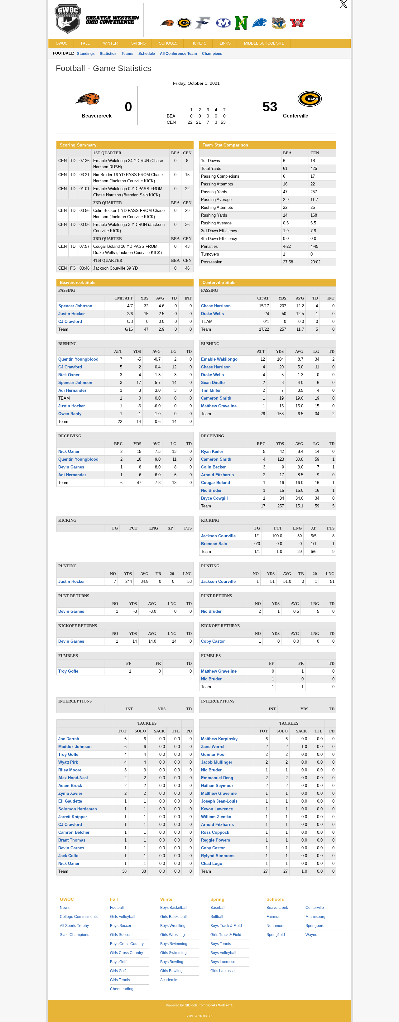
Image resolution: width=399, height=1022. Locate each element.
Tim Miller (211, 390)
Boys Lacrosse (222, 962)
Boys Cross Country (127, 944)
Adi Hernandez (72, 390)
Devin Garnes (71, 467)
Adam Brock (70, 786)
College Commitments (79, 916)
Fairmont (274, 916)
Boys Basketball (173, 907)
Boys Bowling (171, 962)
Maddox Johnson (75, 747)
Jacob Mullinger (216, 762)
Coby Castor (213, 641)
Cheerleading (121, 989)
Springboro (314, 926)
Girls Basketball (173, 916)
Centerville (314, 907)
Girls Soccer (120, 935)
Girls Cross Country (126, 953)
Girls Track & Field (225, 935)
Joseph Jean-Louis (219, 801)
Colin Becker (213, 467)
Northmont (275, 926)
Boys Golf (118, 962)
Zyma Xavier (70, 793)
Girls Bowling (171, 971)
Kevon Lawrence (217, 809)
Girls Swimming (173, 953)
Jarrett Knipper (72, 817)
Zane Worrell (213, 747)
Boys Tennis (220, 944)
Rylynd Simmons (217, 856)
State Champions (74, 935)
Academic (168, 980)
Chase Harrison (216, 306)
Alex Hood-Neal (73, 778)
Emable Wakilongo (219, 359)
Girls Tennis (120, 980)
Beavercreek (277, 907)
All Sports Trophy (74, 926)
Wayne (311, 935)
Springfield (276, 935)
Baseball (217, 907)
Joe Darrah (68, 739)
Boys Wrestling (172, 926)
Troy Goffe (68, 671)
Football (117, 907)
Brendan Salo (214, 544)
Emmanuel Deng (217, 778)
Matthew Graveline (219, 406)
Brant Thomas (71, 840)
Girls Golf (118, 971)
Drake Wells (212, 314)
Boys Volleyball (223, 953)
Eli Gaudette (70, 801)
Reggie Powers (215, 840)
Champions (212, 53)
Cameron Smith (216, 398)
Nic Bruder (211, 490)
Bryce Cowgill (214, 498)
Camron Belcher (73, 832)
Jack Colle (68, 856)
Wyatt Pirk (68, 762)
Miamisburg (315, 916)
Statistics (108, 53)
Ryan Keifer (212, 451)
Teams (127, 53)
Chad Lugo (211, 863)
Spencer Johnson (75, 306)
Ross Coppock (215, 832)
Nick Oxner (68, 375)
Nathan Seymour (217, 786)
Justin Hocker (71, 314)
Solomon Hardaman (77, 809)
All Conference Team (178, 53)
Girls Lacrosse (222, 971)
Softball (216, 916)
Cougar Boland (215, 483)
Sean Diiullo (213, 383)
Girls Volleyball (122, 916)
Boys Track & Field (226, 926)
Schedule (146, 53)
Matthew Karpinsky (219, 739)
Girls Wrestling (172, 935)
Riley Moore (69, 770)
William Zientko (216, 817)
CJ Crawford (70, 321)
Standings (86, 53)
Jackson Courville (218, 536)
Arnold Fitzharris (217, 475)
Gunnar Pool (213, 754)
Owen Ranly (69, 414)
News (65, 907)
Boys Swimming (173, 944)
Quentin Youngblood (78, 359)
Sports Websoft (219, 1005)
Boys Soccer (120, 926)
